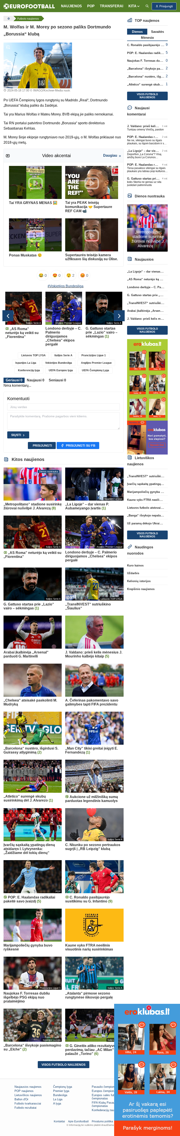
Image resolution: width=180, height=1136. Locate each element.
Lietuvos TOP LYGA (33, 355)
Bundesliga (60, 1095)
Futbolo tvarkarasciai (27, 1103)
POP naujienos (24, 1091)
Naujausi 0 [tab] (35, 380)
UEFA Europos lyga (61, 370)
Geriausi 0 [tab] (14, 380)
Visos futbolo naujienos (63, 1064)
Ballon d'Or (21, 1099)
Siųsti (16, 435)
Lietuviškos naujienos (28, 1095)
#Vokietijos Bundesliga (65, 286)
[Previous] (7, 315)
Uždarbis (133, 573)
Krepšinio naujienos (141, 589)
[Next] (119, 315)
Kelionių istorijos (139, 581)
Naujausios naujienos (27, 1086)
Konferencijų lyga (29, 370)
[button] (134, 6)
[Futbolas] (8, 18)
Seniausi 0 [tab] (57, 380)
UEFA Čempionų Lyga (95, 370)
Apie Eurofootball (78, 1121)
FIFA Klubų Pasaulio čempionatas (105, 1104)
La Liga (57, 1099)
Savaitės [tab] (157, 31)
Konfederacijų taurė (104, 1110)
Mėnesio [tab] (147, 37)
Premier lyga (61, 1091)
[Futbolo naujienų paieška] (147, 6)
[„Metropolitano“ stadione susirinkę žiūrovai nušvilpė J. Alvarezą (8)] (147, 228)
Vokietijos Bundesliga (58, 362)
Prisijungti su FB (80, 445)
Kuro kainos (135, 565)
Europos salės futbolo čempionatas (105, 1096)
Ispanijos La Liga (25, 362)
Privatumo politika (102, 1121)
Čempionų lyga (62, 1086)
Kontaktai (59, 1121)
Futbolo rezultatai (25, 1107)
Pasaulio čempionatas (106, 1086)
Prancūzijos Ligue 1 (93, 355)
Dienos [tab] (137, 31)
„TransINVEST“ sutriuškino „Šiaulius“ (153, 303)
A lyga (57, 1103)
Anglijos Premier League (96, 362)
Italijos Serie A (63, 355)
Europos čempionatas (105, 1091)
